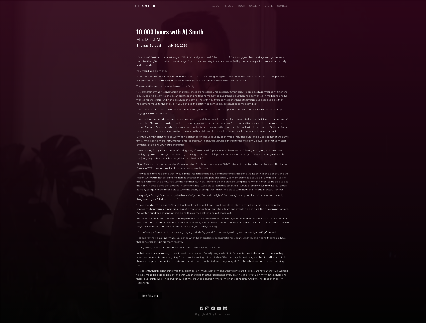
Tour (241, 5)
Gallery (254, 5)
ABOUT (216, 5)
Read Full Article (150, 296)
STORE (268, 5)
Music (229, 5)
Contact (283, 5)
